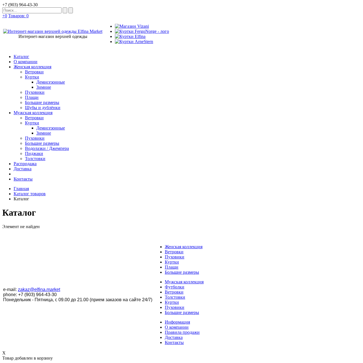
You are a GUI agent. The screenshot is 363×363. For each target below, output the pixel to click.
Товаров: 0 (18, 15)
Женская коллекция (183, 246)
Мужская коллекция (184, 281)
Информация (177, 322)
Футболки (174, 287)
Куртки (172, 262)
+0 (4, 15)
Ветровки (174, 251)
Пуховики (174, 256)
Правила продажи (182, 332)
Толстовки (175, 297)
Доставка (174, 337)
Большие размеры (182, 272)
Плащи (171, 267)
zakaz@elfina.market (39, 289)
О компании (177, 327)
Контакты (174, 342)
